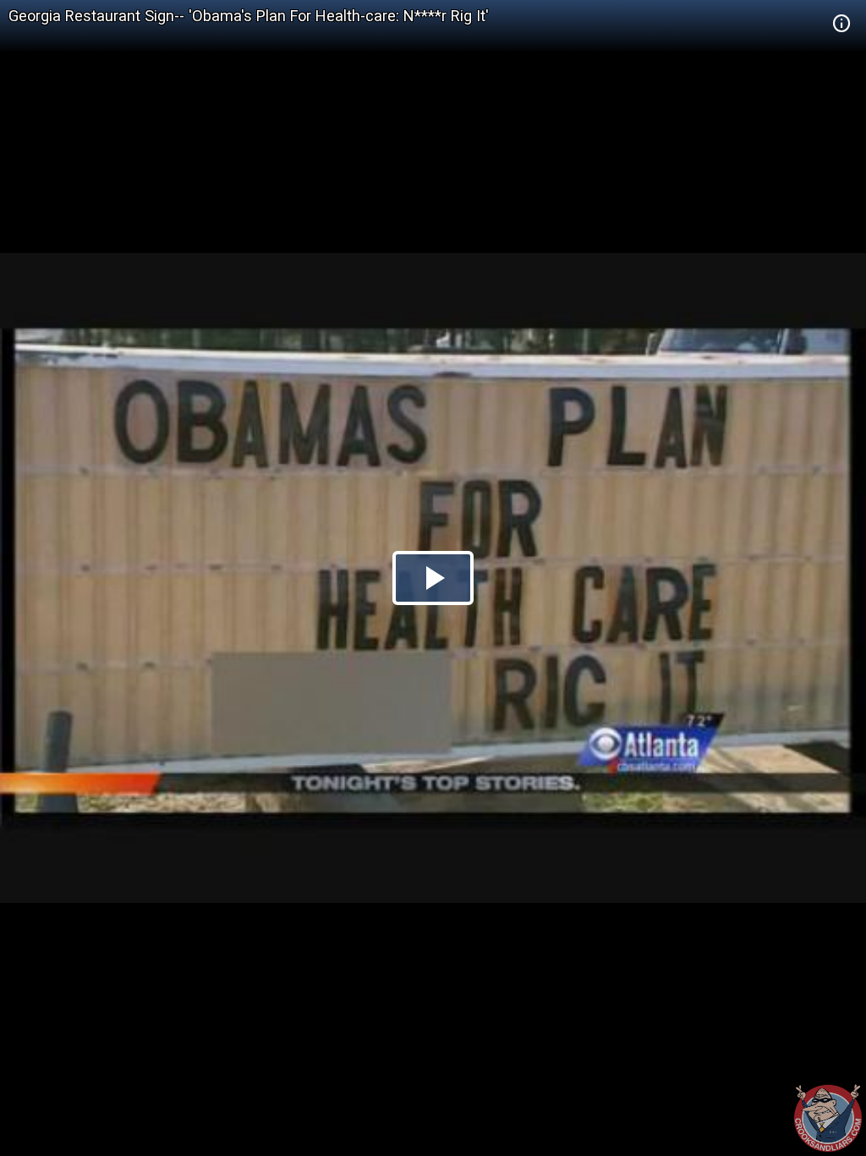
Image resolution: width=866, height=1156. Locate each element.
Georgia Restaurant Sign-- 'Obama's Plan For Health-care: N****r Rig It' (248, 16)
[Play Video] (433, 578)
